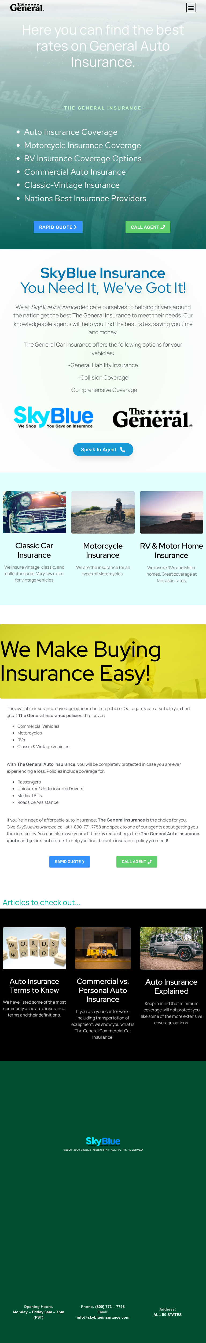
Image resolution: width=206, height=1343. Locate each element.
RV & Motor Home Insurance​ (171, 550)
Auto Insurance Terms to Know (34, 986)
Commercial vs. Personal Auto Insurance (103, 990)
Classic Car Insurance (34, 550)
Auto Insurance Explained (171, 986)
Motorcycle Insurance (103, 550)
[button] (191, 7)
